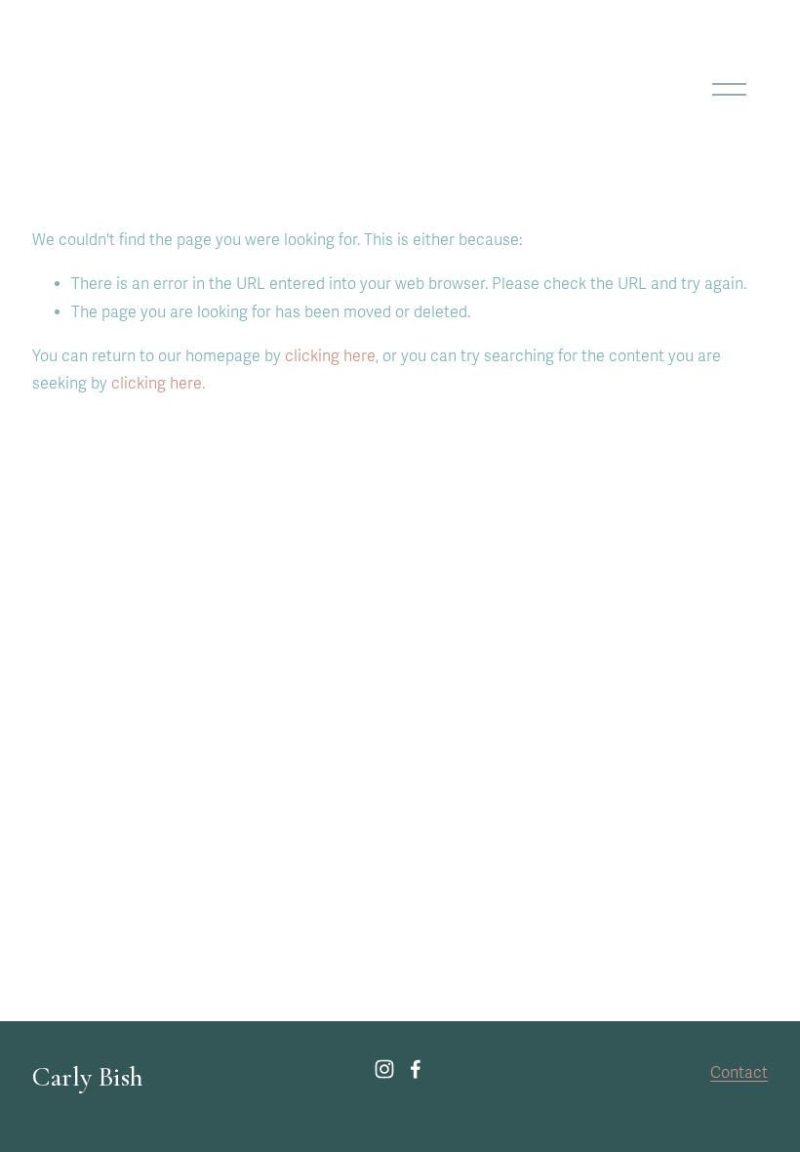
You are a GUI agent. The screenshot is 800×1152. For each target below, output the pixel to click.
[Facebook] (415, 1069)
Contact (739, 1073)
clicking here (330, 356)
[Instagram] (384, 1069)
